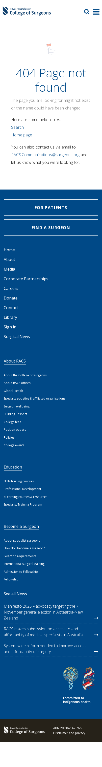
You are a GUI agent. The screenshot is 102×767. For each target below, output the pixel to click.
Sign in (10, 327)
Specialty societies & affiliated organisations (34, 398)
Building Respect (15, 414)
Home (9, 250)
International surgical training (24, 564)
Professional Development (22, 489)
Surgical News (17, 336)
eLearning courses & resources (25, 497)
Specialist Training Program (23, 504)
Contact (11, 307)
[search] (88, 11)
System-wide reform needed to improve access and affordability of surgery (45, 648)
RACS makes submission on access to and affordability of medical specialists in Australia (43, 632)
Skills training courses (19, 481)
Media (9, 269)
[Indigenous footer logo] (79, 686)
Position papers (15, 429)
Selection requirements (20, 556)
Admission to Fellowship (21, 572)
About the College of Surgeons (25, 375)
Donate (11, 298)
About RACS (15, 361)
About (9, 259)
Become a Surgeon (21, 526)
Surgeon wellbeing (16, 406)
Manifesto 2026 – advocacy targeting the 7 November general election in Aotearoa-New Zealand (43, 612)
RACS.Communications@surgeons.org (45, 154)
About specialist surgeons (22, 540)
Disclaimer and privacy (69, 733)
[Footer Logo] (23, 730)
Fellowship (11, 579)
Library (10, 317)
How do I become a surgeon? (24, 548)
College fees (12, 422)
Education (13, 467)
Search (17, 127)
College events (14, 445)
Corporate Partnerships (26, 278)
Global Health (13, 391)
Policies (9, 437)
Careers (11, 288)
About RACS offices (17, 383)
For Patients (51, 207)
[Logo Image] (26, 13)
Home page (21, 135)
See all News (15, 594)
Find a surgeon (51, 227)
